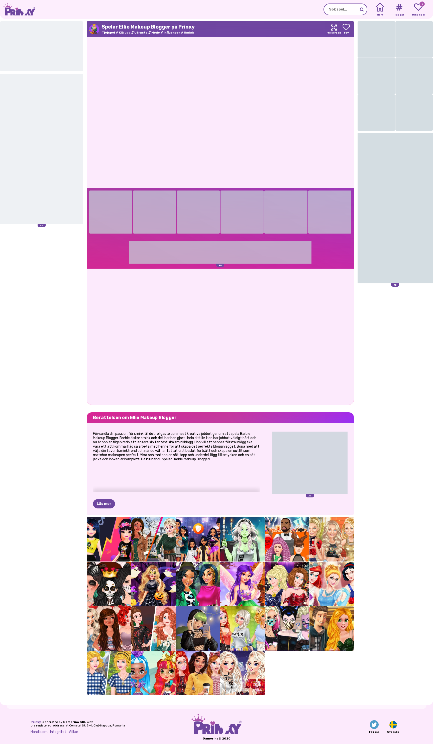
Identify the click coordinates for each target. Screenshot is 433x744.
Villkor (73, 732)
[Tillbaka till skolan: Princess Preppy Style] (198, 673)
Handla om (39, 732)
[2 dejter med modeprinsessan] (331, 628)
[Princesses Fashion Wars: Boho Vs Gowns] (153, 628)
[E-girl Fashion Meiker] (198, 628)
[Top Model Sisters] (287, 584)
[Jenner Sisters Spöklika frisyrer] (287, 539)
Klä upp (125, 32)
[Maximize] (334, 29)
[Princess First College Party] (242, 628)
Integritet (58, 732)
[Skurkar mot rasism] (287, 628)
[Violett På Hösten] (242, 584)
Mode (155, 32)
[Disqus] (220, 336)
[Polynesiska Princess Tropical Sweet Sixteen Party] (109, 628)
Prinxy (36, 722)
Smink (189, 32)
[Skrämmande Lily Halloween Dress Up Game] (242, 539)
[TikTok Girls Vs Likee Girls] (109, 539)
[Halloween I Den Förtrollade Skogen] (153, 584)
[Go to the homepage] (17, 9)
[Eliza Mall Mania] (242, 673)
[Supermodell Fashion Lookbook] (331, 539)
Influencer (172, 32)
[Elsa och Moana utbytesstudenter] (153, 539)
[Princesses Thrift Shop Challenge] (109, 673)
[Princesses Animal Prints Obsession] (198, 584)
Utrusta (141, 32)
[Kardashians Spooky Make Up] (109, 584)
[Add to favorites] (346, 29)
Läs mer (104, 504)
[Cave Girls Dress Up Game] (153, 673)
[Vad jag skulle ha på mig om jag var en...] (198, 539)
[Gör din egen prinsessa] (331, 584)
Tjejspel (108, 32)
